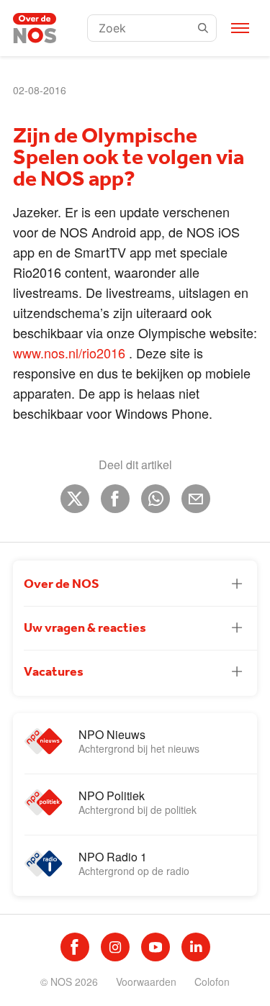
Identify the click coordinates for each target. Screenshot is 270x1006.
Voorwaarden (146, 981)
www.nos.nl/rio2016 (69, 352)
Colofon (212, 981)
